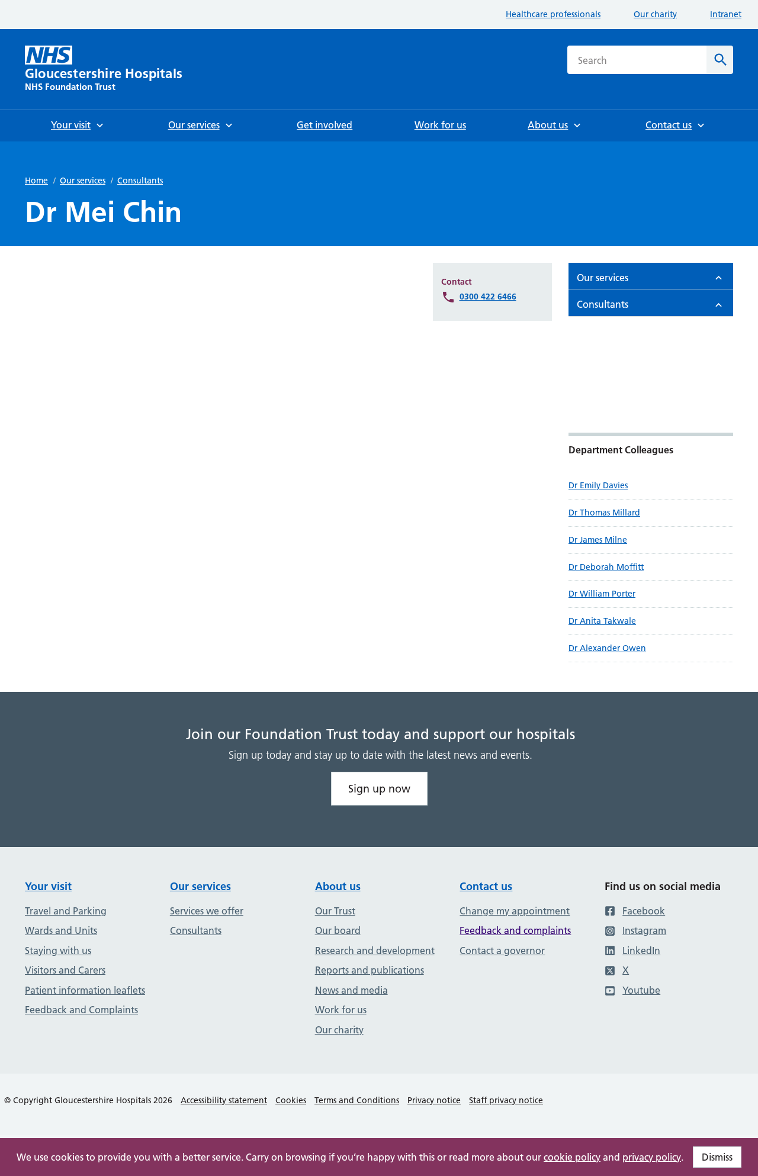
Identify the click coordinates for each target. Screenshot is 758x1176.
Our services (82, 180)
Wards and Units (61, 930)
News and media (351, 990)
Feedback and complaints (515, 930)
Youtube (641, 990)
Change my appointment (515, 911)
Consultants (140, 180)
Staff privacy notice (506, 1100)
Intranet (725, 14)
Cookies (290, 1100)
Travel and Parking (66, 911)
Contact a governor (502, 950)
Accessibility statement (224, 1100)
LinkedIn (641, 950)
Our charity (655, 14)
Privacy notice (434, 1100)
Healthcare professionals (553, 14)
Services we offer (206, 911)
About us (338, 886)
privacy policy (651, 1157)
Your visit (48, 886)
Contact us (486, 886)
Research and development (375, 950)
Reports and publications (369, 970)
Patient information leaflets (85, 990)
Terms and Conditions (356, 1100)
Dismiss (717, 1157)
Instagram (644, 930)
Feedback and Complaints (81, 1010)
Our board (338, 930)
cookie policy (572, 1157)
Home (36, 180)
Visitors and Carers (65, 970)
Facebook (643, 911)
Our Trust (335, 911)
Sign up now (379, 788)
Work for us (341, 1010)
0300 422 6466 (488, 296)
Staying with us (58, 950)
